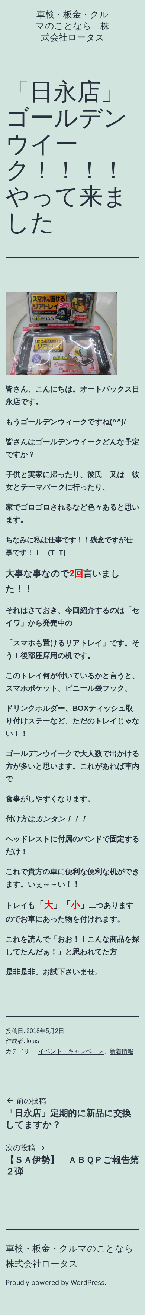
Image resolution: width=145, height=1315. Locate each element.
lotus (32, 1041)
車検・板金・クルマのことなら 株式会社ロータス (72, 26)
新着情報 (121, 1051)
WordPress (87, 1282)
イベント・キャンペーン (71, 1051)
